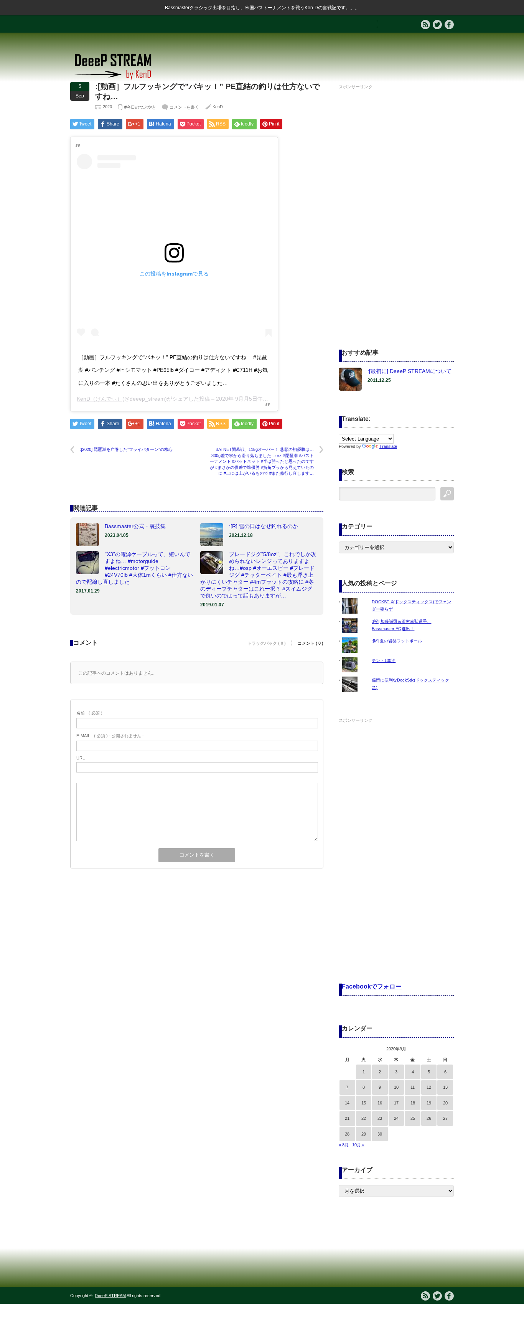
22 (363, 1118)
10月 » (358, 1144)
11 (412, 1087)
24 (396, 1118)
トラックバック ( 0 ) (266, 643)
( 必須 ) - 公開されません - (110, 735)
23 (379, 1118)
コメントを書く (184, 107)
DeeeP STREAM (110, 1295)
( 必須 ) (89, 713)
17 (396, 1103)
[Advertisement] (396, 207)
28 (347, 1134)
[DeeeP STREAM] (117, 78)
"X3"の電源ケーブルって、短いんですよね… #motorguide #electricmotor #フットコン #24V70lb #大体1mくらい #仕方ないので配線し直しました (134, 568)
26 (429, 1118)
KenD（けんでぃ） (99, 399)
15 (363, 1103)
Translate (388, 446)
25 (412, 1118)
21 (347, 1118)
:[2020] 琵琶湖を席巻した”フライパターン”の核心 (126, 449)
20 (445, 1103)
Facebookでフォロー (372, 986)
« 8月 (344, 1144)
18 (412, 1103)
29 (363, 1134)
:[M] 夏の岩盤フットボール (397, 641)
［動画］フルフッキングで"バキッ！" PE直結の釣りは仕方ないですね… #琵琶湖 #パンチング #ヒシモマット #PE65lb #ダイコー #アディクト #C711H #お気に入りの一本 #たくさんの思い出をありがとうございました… (173, 370)
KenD (218, 106)
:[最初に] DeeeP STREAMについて (409, 371)
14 (347, 1103)
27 (445, 1118)
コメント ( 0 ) (310, 643)
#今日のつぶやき (140, 107)
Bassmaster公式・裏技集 (135, 526)
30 (379, 1134)
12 (429, 1087)
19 (429, 1103)
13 (445, 1087)
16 (379, 1103)
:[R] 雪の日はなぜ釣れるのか (263, 526)
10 (396, 1087)
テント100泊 (383, 660)
